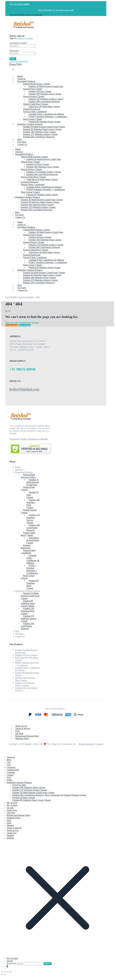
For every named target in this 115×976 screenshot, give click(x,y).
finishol (28, 744)
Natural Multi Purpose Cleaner (34, 157)
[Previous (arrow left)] (2, 974)
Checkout (11, 767)
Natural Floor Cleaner (30, 162)
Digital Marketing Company (91, 744)
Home (18, 149)
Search (10, 961)
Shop (9, 820)
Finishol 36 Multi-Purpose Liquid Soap (43, 159)
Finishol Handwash (29, 182)
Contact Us (20, 217)
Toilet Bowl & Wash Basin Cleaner (42, 179)
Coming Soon (13, 770)
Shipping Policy (14, 818)
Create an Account (24, 38)
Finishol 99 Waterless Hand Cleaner (42, 194)
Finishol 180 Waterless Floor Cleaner (42, 167)
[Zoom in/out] (2, 971)
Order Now (12, 810)
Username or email (19, 43)
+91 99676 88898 (21, 4)
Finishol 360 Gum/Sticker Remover (42, 174)
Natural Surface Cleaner (31, 169)
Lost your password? (19, 61)
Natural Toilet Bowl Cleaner (33, 177)
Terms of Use (13, 830)
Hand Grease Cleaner (30, 192)
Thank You (12, 833)
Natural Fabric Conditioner (33, 184)
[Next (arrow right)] (5, 974)
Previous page (11, 325)
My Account (12, 958)
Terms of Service (14, 828)
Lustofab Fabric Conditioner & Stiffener (44, 187)
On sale (10, 807)
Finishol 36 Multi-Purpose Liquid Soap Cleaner (42, 199)
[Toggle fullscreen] (5, 971)
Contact (10, 775)
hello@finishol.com (24, 389)
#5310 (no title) (19, 785)
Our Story (19, 215)
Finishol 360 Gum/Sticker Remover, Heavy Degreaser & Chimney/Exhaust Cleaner (49, 795)
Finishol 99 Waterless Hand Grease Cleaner (40, 202)
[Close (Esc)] (11, 971)
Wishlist (10, 835)
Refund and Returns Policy (19, 815)
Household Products (24, 154)
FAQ (9, 777)
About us (19, 151)
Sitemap (10, 825)
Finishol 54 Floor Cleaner (37, 164)
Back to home (24, 325)
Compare (11, 772)
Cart (9, 762)
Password (15, 51)
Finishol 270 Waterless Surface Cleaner (43, 172)
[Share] (8, 971)
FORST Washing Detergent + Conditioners (45, 189)
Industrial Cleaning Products (27, 197)
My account (12, 802)
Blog (17, 212)
